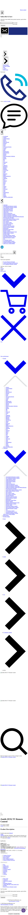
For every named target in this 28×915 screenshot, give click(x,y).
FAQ (4, 882)
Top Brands (5, 136)
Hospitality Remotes (7, 883)
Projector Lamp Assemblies (8, 226)
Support (2, 268)
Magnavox (5, 166)
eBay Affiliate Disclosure (8, 858)
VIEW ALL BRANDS (8, 197)
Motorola (5, 169)
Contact (4, 68)
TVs (4, 238)
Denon (4, 139)
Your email (15, 22)
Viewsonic (5, 189)
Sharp (4, 183)
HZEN (8, 837)
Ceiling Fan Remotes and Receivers (10, 263)
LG (4, 164)
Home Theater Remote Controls (9, 220)
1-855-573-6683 (7, 101)
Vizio (4, 191)
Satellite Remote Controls (8, 233)
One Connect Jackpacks (8, 223)
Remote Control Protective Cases (10, 231)
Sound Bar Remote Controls (9, 235)
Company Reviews (7, 855)
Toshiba (4, 186)
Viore (4, 190)
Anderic (4, 137)
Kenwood (5, 162)
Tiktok (4, 872)
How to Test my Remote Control (10, 886)
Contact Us (5, 879)
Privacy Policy (6, 857)
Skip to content (23, 9)
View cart (2, 356)
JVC (4, 160)
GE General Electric (7, 146)
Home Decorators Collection (9, 156)
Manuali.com (6, 867)
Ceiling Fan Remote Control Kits (10, 215)
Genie (4, 149)
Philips (4, 175)
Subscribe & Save (4, 34)
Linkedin (5, 874)
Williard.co (5, 868)
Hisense (4, 153)
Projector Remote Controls (8, 227)
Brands (5, 51)
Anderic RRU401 (20, 847)
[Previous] (1, 814)
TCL (4, 185)
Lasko (4, 163)
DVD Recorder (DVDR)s (8, 217)
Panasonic (5, 173)
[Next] (2, 814)
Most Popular (6, 65)
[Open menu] (1, 36)
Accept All (11, 913)
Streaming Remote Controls (9, 237)
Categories (6, 57)
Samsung (5, 180)
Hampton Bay (6, 151)
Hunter (4, 157)
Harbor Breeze (6, 152)
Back (2, 134)
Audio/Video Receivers (8, 209)
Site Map (5, 885)
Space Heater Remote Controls (9, 236)
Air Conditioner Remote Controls (10, 207)
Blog (4, 67)
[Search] (1, 255)
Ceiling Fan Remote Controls (9, 214)
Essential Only (16, 913)
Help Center (5, 69)
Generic (4, 148)
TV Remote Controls (7, 240)
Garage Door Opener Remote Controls (11, 219)
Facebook (5, 870)
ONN (4, 172)
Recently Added (6, 66)
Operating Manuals (7, 224)
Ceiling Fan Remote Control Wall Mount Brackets (13, 216)
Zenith (4, 556)
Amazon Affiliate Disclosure (9, 860)
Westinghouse (6, 192)
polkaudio (5, 178)
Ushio (4, 187)
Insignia (4, 158)
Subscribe (3, 25)
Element (5, 143)
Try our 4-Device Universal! (9, 261)
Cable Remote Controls (8, 210)
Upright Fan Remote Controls (9, 242)
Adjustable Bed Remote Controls (10, 206)
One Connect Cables (7, 222)
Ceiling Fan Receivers (7, 213)
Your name (15, 24)
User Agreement (6, 856)
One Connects (6, 221)
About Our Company (7, 881)
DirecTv (5, 141)
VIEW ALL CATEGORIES (9, 243)
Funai (4, 145)
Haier (4, 150)
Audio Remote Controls (8, 208)
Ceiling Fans (5, 211)
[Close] (1, 813)
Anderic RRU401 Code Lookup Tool (11, 884)
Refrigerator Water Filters (8, 229)
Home (4, 518)
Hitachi (4, 155)
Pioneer (4, 177)
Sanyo (4, 182)
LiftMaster (5, 165)
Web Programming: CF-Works (14, 901)
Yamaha (4, 196)
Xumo (4, 194)
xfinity (4, 193)
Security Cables (6, 234)
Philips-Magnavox (7, 176)
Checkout (6, 356)
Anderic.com (5, 865)
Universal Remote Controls (8, 241)
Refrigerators (5, 228)
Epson (4, 144)
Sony (4, 184)
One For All (5, 170)
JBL (4, 159)
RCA (4, 179)
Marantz (5, 168)
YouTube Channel (7, 869)
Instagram (5, 871)
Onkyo (4, 171)
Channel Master (6, 138)
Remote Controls (6, 230)
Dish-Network (6, 142)
